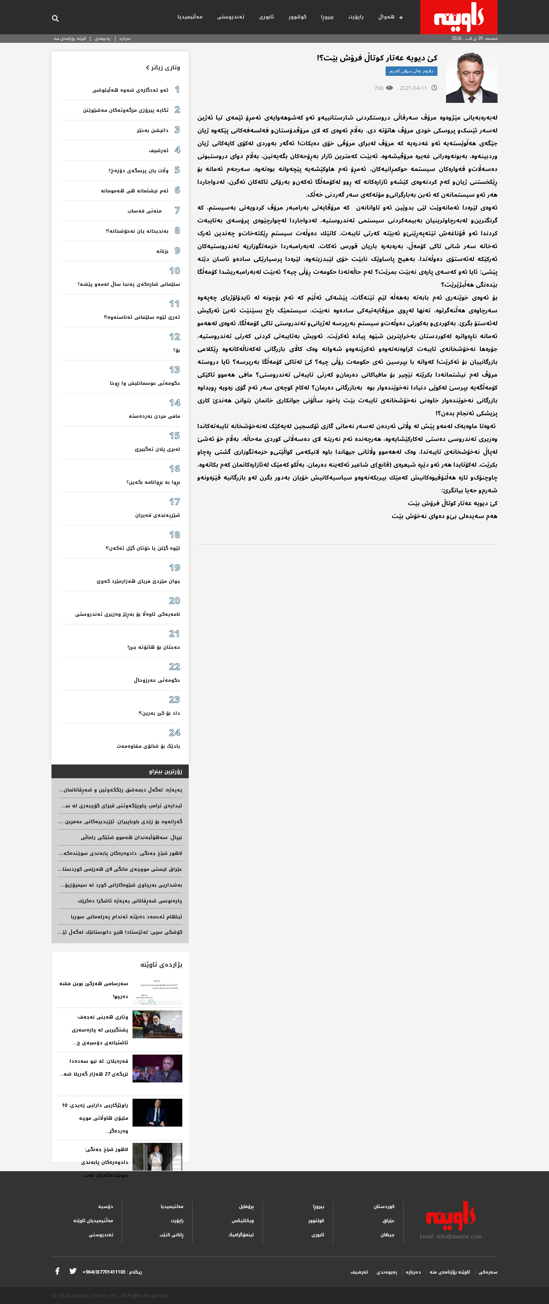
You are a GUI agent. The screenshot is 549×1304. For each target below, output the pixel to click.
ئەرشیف (159, 150)
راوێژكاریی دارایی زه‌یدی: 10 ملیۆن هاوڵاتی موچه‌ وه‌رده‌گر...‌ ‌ (95, 1118)
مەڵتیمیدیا (190, 16)
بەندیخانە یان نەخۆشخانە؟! (137, 231)
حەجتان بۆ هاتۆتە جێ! (153, 647)
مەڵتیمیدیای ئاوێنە (93, 1221)
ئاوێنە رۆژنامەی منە (70, 38)
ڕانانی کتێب (172, 1235)
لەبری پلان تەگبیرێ (157, 449)
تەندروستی (230, 16)
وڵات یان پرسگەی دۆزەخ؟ (139, 170)
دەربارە (125, 38)
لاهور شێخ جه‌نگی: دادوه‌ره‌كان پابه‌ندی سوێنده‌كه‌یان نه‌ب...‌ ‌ (103, 1162)
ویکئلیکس (243, 1221)
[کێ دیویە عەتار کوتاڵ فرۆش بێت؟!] (472, 77)
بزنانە (162, 251)
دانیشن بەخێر (153, 130)
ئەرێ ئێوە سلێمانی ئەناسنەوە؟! (142, 317)
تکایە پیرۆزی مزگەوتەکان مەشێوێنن (126, 110)
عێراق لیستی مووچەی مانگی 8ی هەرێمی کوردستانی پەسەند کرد (104, 869)
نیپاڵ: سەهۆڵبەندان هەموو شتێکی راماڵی (131, 837)
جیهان (387, 1235)
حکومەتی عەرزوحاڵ (157, 680)
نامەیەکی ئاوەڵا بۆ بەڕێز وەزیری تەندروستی (127, 614)
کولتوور (297, 16)
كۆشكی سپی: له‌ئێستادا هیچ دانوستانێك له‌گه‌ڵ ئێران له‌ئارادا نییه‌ (103, 932)
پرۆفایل (246, 1206)
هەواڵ (386, 16)
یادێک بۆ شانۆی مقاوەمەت (148, 746)
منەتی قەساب (148, 211)
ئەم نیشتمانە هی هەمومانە (135, 190)
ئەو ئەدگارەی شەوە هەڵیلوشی (130, 90)
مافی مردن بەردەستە (154, 416)
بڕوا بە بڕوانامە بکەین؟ (153, 482)
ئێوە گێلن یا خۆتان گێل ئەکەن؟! (143, 548)
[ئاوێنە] (459, 17)
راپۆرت (356, 16)
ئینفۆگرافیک (241, 1235)
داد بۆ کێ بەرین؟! (159, 713)
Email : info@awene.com (451, 1236)
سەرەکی (488, 1272)
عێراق (389, 1221)
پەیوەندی (103, 38)
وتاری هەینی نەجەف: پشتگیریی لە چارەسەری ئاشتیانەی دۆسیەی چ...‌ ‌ (99, 1030)
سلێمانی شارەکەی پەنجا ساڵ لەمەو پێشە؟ (129, 284)
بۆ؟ (176, 350)
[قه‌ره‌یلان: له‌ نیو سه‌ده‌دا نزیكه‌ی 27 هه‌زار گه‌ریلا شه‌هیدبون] (157, 1068)
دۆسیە (105, 1206)
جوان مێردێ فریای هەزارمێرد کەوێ (138, 581)
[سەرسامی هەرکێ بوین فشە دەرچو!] (157, 991)
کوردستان (384, 1206)
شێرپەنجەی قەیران (157, 515)
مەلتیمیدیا (172, 1206)
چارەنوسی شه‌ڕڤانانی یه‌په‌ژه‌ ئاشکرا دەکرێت (130, 900)
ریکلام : (112, 1272)
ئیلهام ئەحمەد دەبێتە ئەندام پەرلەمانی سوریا (126, 916)
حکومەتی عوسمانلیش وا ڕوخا (145, 383)
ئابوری (266, 16)
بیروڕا (327, 16)
